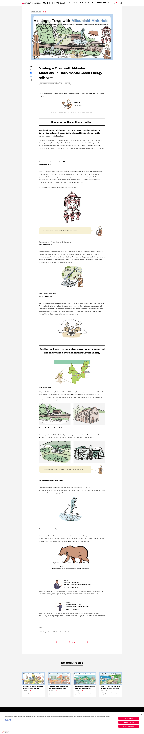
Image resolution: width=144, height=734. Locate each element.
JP (112, 3)
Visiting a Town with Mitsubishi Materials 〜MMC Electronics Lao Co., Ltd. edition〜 (33, 687)
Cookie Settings (128, 718)
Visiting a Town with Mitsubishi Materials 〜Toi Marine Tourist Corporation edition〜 (110, 687)
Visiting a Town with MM (49, 83)
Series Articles (85, 3)
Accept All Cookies (128, 726)
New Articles (73, 3)
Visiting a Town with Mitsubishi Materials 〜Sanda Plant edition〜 (85, 687)
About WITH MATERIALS (100, 3)
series (68, 83)
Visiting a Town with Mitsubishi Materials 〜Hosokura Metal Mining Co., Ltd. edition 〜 (59, 687)
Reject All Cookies (129, 722)
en (61, 83)
